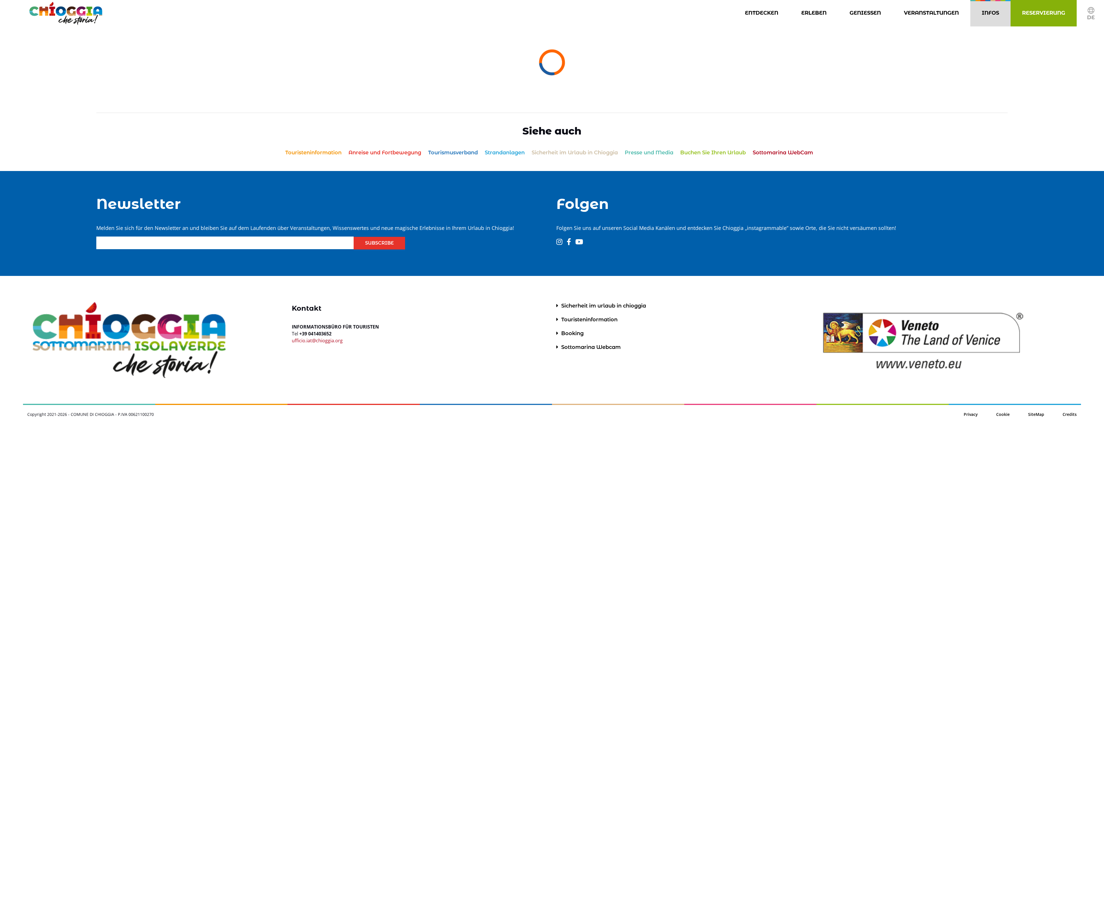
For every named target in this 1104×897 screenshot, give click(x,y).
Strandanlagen (75, 678)
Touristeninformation (90, 640)
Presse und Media (80, 703)
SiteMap (1036, 414)
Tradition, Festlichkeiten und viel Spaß (164, 569)
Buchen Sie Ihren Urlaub (91, 728)
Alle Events (68, 603)
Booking (572, 333)
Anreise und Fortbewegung (97, 653)
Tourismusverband (83, 665)
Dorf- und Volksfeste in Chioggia (107, 590)
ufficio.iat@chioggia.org (317, 340)
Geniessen (866, 12)
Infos (991, 12)
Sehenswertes (73, 716)
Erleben (815, 12)
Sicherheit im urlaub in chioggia (603, 306)
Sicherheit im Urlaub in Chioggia (108, 690)
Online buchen (74, 852)
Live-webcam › (795, 807)
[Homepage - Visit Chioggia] (65, 13)
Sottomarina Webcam (591, 347)
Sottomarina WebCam (88, 741)
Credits (1070, 414)
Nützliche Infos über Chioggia (138, 619)
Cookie (1003, 414)
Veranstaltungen (932, 12)
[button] (1091, 13)
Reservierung (1044, 12)
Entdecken (763, 12)
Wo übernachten (78, 864)
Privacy (971, 414)
